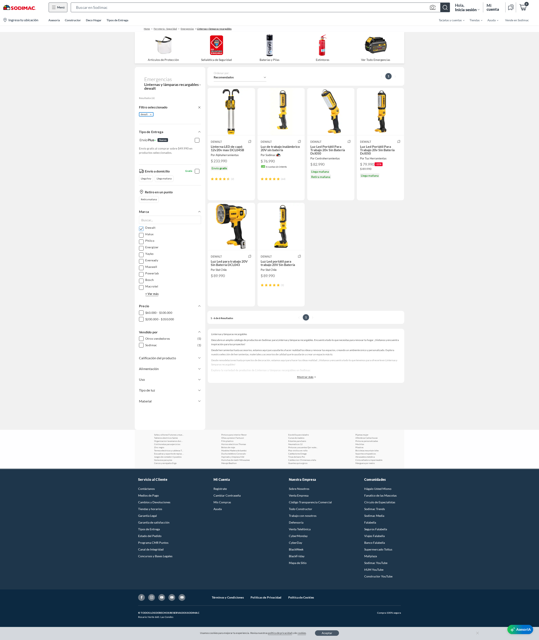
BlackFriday (296, 556)
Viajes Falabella (374, 536)
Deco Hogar (93, 20)
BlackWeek (296, 549)
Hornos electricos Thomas (233, 444)
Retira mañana (149, 199)
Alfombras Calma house (366, 438)
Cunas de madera (296, 438)
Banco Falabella (374, 542)
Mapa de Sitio (298, 563)
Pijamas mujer (361, 434)
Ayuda (217, 509)
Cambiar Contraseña (227, 495)
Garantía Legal (147, 515)
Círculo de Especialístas (379, 502)
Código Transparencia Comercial (310, 502)
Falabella (370, 522)
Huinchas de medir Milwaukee (235, 460)
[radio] (212, 178)
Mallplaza (370, 556)
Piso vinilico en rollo (298, 450)
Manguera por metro (365, 463)
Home (147, 28)
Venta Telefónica (300, 529)
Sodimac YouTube (375, 563)
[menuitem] (449, 20)
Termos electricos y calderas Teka (169, 450)
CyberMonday (298, 536)
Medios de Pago (148, 495)
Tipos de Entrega (117, 20)
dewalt (144, 114)
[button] (260, 7)
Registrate (220, 488)
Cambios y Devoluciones (154, 502)
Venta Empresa (298, 495)
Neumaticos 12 (295, 444)
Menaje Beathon (229, 463)
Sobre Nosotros (299, 488)
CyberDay (295, 542)
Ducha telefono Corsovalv (233, 453)
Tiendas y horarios (150, 509)
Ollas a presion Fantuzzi (232, 438)
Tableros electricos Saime (166, 438)
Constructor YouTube (378, 576)
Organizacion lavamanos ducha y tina (169, 441)
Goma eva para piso (163, 460)
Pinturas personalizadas (366, 441)
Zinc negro (159, 447)
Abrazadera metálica (365, 457)
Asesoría (54, 20)
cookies (302, 633)
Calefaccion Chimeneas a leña (302, 460)
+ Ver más (152, 293)
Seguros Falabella (375, 529)
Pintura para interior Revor (234, 434)
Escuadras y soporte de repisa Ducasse (169, 453)
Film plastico (227, 441)
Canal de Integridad (151, 549)
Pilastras (359, 447)
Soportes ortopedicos (365, 453)
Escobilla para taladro (298, 434)
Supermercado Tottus (378, 549)
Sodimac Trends (374, 509)
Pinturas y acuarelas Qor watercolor (303, 447)
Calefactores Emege (297, 453)
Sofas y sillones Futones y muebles (169, 434)
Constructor (73, 20)
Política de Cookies (301, 597)
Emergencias (187, 28)
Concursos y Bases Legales (155, 556)
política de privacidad (280, 633)
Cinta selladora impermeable (368, 460)
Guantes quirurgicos (297, 463)
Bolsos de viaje (228, 447)
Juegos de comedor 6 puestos (167, 457)
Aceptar (327, 633)
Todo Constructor (300, 509)
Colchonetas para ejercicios (167, 444)
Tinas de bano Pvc (296, 457)
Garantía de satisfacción (153, 522)
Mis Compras (222, 502)
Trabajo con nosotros (302, 515)
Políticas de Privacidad (266, 597)
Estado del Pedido (149, 536)
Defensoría (296, 522)
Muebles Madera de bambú (234, 450)
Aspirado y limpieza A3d (232, 457)
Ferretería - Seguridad (165, 28)
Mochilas (359, 444)
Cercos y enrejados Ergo (165, 463)
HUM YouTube (373, 569)
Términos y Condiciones (228, 597)
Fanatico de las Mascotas (380, 495)
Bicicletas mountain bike (367, 450)
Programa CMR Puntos (153, 542)
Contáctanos (146, 488)
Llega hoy (146, 178)
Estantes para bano (297, 441)
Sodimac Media (374, 515)
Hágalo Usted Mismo (377, 488)
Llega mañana (164, 178)
